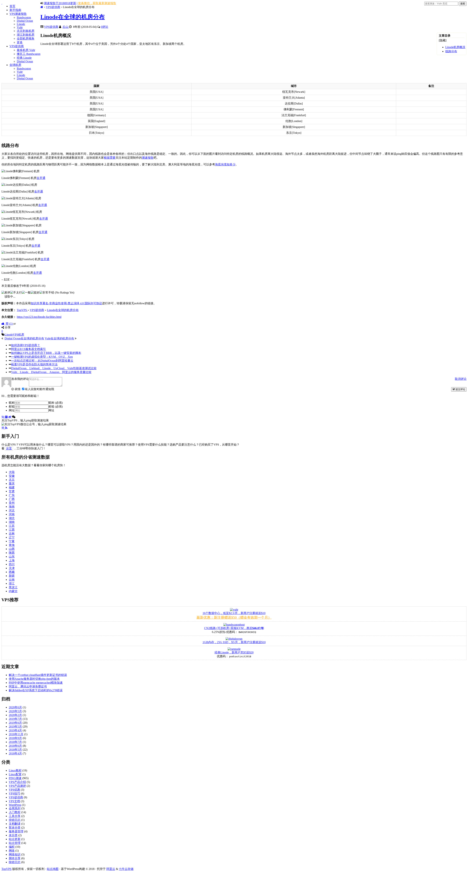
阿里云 (110, 868)
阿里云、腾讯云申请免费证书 (28, 686)
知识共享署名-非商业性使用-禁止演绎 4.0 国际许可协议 (66, 303)
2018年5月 (15, 749)
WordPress (15, 804)
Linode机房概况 (455, 47)
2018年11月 (16, 734)
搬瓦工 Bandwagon (28, 53)
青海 (12, 545)
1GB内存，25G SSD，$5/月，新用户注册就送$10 (234, 642)
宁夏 (12, 541)
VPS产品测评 (17, 785)
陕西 (12, 552)
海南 (12, 506)
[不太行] (16, 293)
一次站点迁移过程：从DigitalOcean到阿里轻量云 (42, 360)
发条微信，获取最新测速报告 (97, 3)
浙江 (12, 583)
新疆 (12, 575)
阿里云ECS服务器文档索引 (28, 349)
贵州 (12, 502)
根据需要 (110, 157)
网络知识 (14, 854)
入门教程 (14, 812)
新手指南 (15, 10)
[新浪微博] (10, 416)
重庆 (12, 483)
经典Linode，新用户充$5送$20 (234, 652)
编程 (12, 846)
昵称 (12, 402)
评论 (104, 26)
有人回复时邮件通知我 (39, 389)
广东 (12, 495)
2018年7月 (15, 741)
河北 (12, 510)
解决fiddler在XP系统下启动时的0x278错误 (36, 690)
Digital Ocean (25, 20)
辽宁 (12, 537)
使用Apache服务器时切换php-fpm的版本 (34, 678)
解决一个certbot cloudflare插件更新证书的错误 (38, 674)
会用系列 (14, 808)
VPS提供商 (17, 46)
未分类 (13, 835)
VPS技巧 (14, 793)
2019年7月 (15, 718)
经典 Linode (24, 57)
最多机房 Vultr (26, 50)
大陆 (12, 472)
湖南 (12, 522)
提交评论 (460, 389)
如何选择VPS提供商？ (25, 345)
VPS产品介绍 (17, 782)
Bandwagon (24, 17)
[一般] (26, 293)
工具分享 (14, 816)
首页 (12, 6)
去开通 (41, 178)
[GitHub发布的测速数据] (6, 416)
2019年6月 (15, 722)
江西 (12, 529)
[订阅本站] (6, 427)
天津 (12, 568)
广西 (12, 498)
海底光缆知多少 (225, 164)
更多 (20, 42)
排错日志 (14, 819)
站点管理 (14, 842)
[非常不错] (46, 293)
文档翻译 (14, 823)
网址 (12, 410)
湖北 (12, 518)
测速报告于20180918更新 (60, 3)
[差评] (5, 293)
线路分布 (451, 51)
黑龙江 (13, 587)
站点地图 (52, 868)
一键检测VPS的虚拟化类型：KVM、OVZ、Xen (42, 356)
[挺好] (35, 293)
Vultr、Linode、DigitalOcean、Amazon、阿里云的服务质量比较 (51, 372)
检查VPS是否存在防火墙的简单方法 (34, 364)
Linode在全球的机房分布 (72, 17)
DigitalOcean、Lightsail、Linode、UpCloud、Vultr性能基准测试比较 (54, 368)
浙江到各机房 (25, 34)
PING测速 (15, 778)
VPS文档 (14, 801)
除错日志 (14, 862)
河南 (12, 514)
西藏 (12, 571)
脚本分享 (14, 858)
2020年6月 (15, 707)
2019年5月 (15, 726)
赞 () (8, 323)
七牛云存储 (126, 868)
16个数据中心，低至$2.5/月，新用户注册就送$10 (234, 613)
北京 (12, 479)
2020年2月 (15, 715)
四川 (12, 564)
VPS (15, 334)
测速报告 (148, 157)
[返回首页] (41, 7)
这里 (9, 448)
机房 (21, 334)
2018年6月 (15, 745)
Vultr (20, 27)
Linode (21, 24)
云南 (12, 579)
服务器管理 (16, 831)
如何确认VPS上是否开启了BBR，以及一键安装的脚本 (46, 352)
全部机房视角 (25, 38)
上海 (12, 560)
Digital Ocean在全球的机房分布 (24, 338)
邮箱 (12, 406)
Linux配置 (15, 774)
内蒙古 (13, 591)
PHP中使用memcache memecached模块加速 (36, 682)
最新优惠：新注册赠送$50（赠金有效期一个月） (234, 617)
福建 (12, 487)
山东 (12, 556)
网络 (12, 850)
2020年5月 (15, 711)
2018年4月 (15, 753)
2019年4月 (15, 730)
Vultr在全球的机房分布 (59, 338)
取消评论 (461, 378)
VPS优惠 (14, 789)
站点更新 (14, 839)
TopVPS (6, 868)
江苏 (12, 525)
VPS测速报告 (18, 13)
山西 (12, 548)
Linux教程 (15, 770)
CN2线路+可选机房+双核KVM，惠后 (234, 628)
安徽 (12, 475)
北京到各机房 (25, 30)
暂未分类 (14, 827)
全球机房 (15, 64)
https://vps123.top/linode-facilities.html (39, 316)
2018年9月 (15, 738)
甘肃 (12, 491)
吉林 (12, 533)
